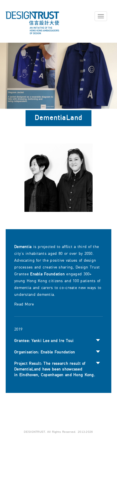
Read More (24, 304)
